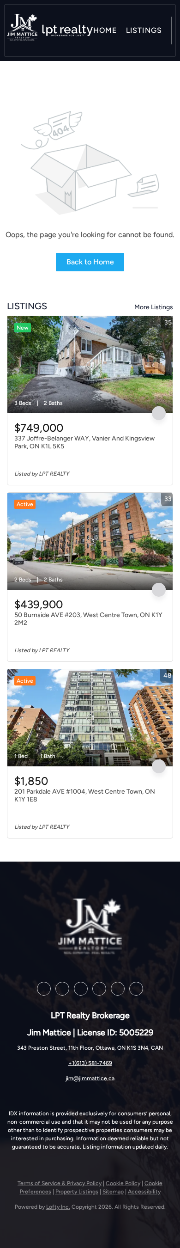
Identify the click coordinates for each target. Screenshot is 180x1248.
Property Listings (76, 1191)
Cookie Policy (123, 1183)
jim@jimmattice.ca (90, 1078)
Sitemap (113, 1191)
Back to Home (90, 261)
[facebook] (44, 989)
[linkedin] (62, 989)
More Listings (153, 307)
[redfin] (136, 989)
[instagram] (81, 989)
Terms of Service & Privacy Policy (60, 1183)
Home (105, 30)
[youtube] (99, 989)
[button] (22, 30)
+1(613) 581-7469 (90, 1063)
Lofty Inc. (58, 1207)
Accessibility (144, 1191)
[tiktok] (118, 989)
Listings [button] (144, 30)
